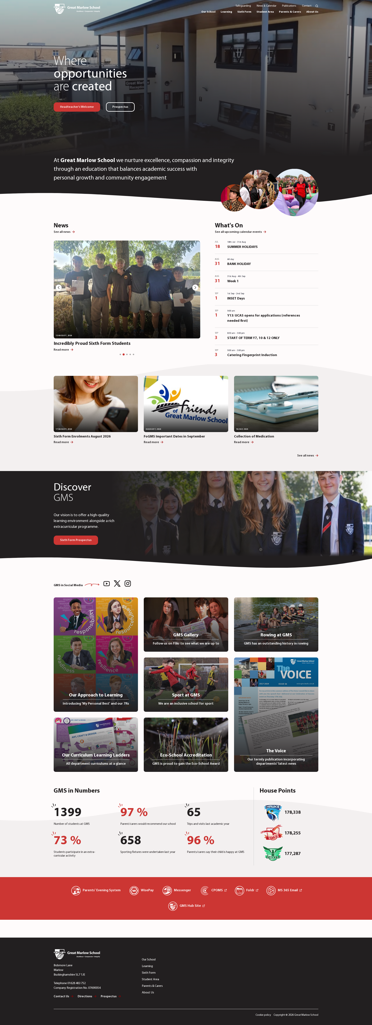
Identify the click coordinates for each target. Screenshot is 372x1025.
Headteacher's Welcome (77, 107)
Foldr (250, 890)
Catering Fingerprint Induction (252, 355)
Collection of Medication (254, 436)
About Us (148, 992)
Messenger (182, 890)
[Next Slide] (196, 288)
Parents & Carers (152, 986)
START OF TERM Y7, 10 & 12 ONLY (253, 338)
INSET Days (236, 298)
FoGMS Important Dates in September (174, 436)
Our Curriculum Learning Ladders (96, 755)
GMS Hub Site (190, 906)
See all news (62, 232)
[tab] (120, 354)
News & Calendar (266, 5)
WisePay (147, 890)
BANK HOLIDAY (239, 264)
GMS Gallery (186, 635)
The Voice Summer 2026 (78, 343)
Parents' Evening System (102, 890)
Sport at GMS (186, 695)
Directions (85, 996)
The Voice (276, 751)
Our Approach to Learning (96, 695)
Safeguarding (243, 5)
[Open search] (314, 6)
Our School (149, 959)
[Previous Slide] (58, 288)
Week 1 (233, 281)
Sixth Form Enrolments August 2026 (82, 436)
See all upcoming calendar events (238, 232)
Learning (147, 966)
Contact (306, 5)
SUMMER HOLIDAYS (242, 247)
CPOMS (217, 890)
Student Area (150, 979)
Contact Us (61, 996)
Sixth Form (149, 972)
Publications (289, 5)
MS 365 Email (288, 890)
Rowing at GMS (276, 635)
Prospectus (120, 107)
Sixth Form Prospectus (76, 540)
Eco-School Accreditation (186, 755)
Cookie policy (263, 1015)
